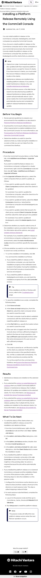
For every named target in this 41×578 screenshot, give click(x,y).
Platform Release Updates (8, 9)
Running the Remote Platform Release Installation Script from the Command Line (22, 365)
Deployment (19, 6)
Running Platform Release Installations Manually (14, 11)
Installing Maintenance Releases (18, 86)
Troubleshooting (27, 292)
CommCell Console (8, 6)
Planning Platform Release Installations (18, 123)
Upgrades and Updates (30, 6)
